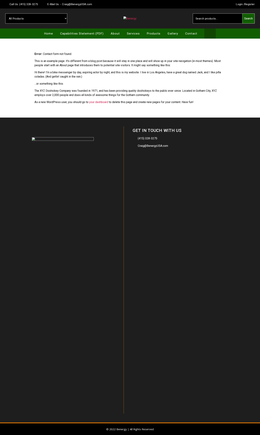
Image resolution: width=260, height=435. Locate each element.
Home (48, 33)
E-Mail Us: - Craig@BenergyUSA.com (69, 4)
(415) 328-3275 (147, 138)
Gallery (172, 33)
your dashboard (98, 102)
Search (248, 18)
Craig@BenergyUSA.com (153, 145)
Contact (191, 33)
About (115, 33)
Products (154, 33)
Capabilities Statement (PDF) (82, 33)
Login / (240, 4)
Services (133, 33)
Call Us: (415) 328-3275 (23, 4)
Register (250, 4)
